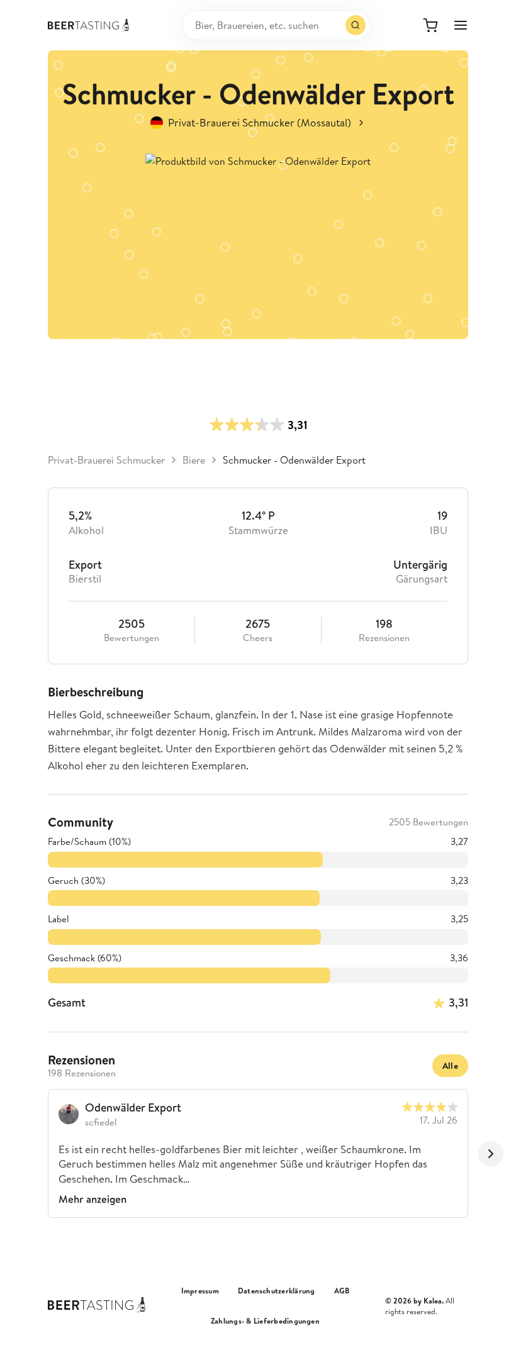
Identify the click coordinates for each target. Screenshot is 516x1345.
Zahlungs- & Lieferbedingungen (265, 1321)
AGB (342, 1291)
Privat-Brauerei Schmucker (106, 460)
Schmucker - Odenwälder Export (294, 460)
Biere (193, 460)
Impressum (200, 1291)
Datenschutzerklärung (276, 1291)
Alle (450, 1065)
